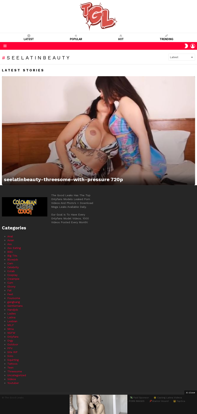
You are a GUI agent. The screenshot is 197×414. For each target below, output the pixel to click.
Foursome (13, 298)
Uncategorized (16, 375)
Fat (9, 290)
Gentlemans (15, 305)
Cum (10, 282)
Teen (10, 367)
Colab (11, 271)
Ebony (11, 286)
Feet (10, 294)
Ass (9, 244)
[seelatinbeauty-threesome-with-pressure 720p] (98, 130)
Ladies (11, 313)
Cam (10, 263)
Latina (11, 317)
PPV (10, 348)
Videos (11, 379)
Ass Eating (14, 247)
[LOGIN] (192, 46)
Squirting (13, 359)
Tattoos (12, 363)
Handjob (12, 309)
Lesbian (12, 321)
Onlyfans (12, 336)
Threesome (14, 371)
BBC (10, 251)
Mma (10, 328)
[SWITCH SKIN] (186, 46)
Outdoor (12, 344)
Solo (10, 355)
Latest (29, 39)
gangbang (13, 301)
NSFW (11, 332)
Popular (76, 39)
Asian (10, 240)
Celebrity (13, 267)
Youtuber (13, 382)
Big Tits (12, 255)
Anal (10, 236)
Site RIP (12, 352)
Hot (121, 39)
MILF (10, 325)
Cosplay (12, 274)
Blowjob (12, 259)
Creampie (13, 278)
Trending (166, 39)
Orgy (10, 340)
